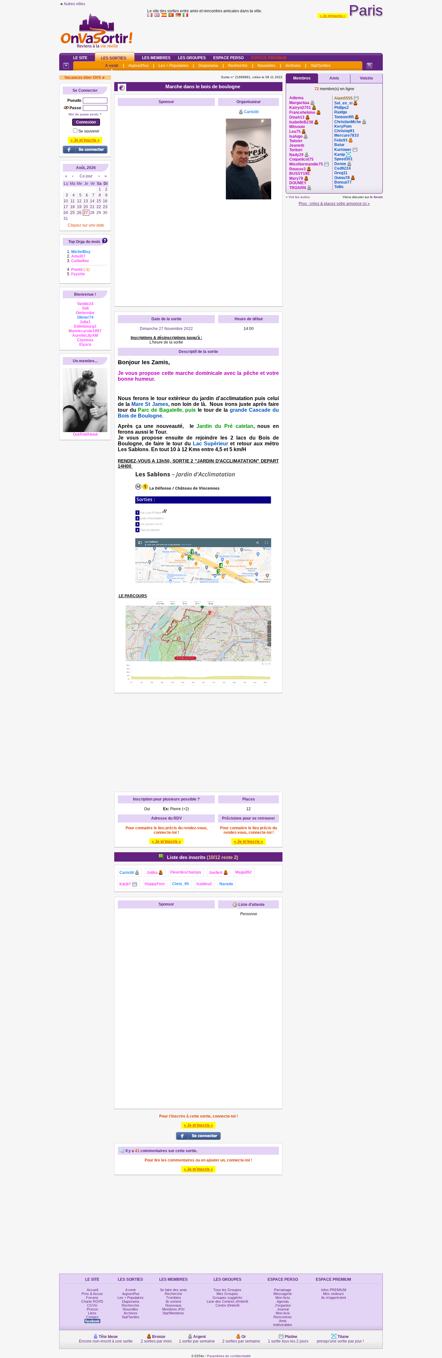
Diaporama (208, 65)
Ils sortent (173, 1301)
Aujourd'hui (138, 65)
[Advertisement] (265, 33)
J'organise (283, 1305)
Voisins (366, 78)
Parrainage (282, 1290)
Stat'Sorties (320, 65)
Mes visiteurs (333, 1294)
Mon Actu (282, 1298)
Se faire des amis (173, 1290)
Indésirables (282, 1325)
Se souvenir (88, 131)
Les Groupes (192, 58)
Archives (293, 65)
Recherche (238, 65)
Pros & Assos (92, 1294)
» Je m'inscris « (332, 15)
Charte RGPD (92, 1301)
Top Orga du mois (84, 241)
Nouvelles (266, 65)
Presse (92, 1309)
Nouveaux (173, 1305)
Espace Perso (228, 58)
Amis (334, 78)
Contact (92, 1317)
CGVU (92, 1305)
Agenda (283, 1301)
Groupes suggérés (227, 1298)
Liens (92, 1313)
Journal (283, 1309)
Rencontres (282, 1317)
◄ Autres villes (72, 4)
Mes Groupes (227, 1294)
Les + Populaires (173, 65)
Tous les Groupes (227, 1290)
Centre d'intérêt (227, 1305)
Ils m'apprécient (333, 1298)
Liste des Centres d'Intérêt (227, 1301)
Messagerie (282, 1294)
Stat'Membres (173, 1313)
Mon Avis (283, 1313)
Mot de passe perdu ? (85, 114)
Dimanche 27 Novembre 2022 (166, 328)
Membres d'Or (173, 1309)
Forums (92, 1298)
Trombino (173, 1298)
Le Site (80, 58)
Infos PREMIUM (333, 1290)
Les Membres (156, 58)
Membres (302, 78)
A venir (111, 65)
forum (378, 197)
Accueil (92, 1290)
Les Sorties (113, 58)
